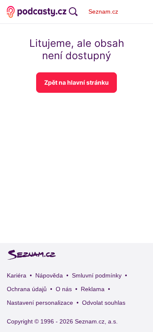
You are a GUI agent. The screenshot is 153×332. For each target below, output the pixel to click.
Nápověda (49, 275)
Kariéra (16, 275)
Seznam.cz (103, 11)
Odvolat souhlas (103, 302)
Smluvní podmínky (97, 275)
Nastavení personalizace (40, 302)
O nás (64, 289)
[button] (76, 82)
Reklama (93, 289)
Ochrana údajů (27, 289)
